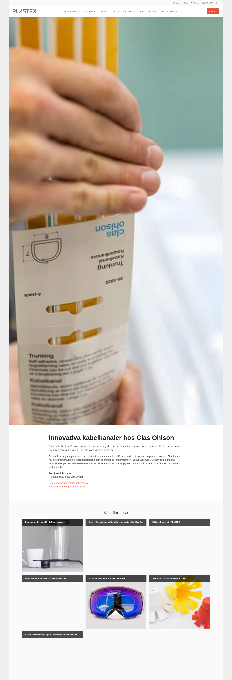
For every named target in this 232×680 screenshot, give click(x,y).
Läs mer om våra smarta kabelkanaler (69, 483)
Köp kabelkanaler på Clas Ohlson (67, 486)
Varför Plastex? (169, 11)
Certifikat (152, 11)
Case (141, 11)
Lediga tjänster (209, 3)
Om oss (176, 3)
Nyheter (195, 3)
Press (185, 3)
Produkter (90, 11)
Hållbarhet (129, 11)
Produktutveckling (109, 11)
